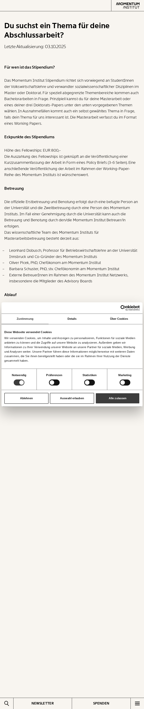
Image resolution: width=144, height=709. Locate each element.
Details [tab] (72, 318)
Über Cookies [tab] (119, 318)
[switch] (54, 382)
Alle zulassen (117, 398)
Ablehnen (26, 398)
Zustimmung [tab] (25, 318)
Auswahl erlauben (72, 398)
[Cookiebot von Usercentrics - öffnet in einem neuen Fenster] (123, 308)
